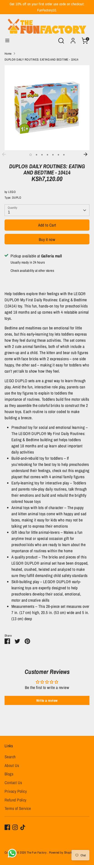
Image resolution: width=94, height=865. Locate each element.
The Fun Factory (37, 852)
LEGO (12, 192)
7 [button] (64, 154)
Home (8, 53)
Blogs (9, 774)
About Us (12, 765)
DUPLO (16, 197)
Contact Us (13, 782)
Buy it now (47, 239)
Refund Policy (15, 800)
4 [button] (47, 154)
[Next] (88, 154)
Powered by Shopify (61, 852)
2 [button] (36, 154)
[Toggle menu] (7, 40)
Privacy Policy (16, 791)
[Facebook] (7, 827)
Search (10, 757)
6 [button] (58, 154)
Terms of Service (18, 808)
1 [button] (30, 155)
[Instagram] (15, 827)
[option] (47, 107)
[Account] (73, 39)
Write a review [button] (46, 700)
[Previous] (6, 154)
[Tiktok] (23, 827)
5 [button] (53, 154)
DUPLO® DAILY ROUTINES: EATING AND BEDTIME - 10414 (41, 59)
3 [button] (42, 154)
